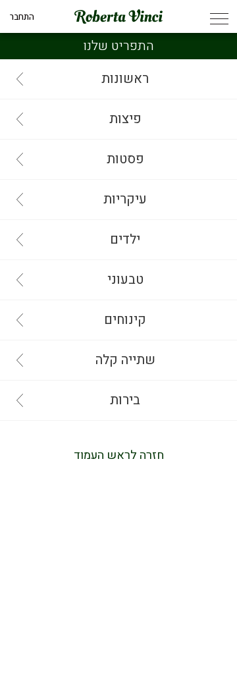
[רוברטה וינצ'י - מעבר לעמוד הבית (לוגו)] (118, 16)
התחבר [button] (22, 17)
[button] (218, 20)
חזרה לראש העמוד (119, 455)
